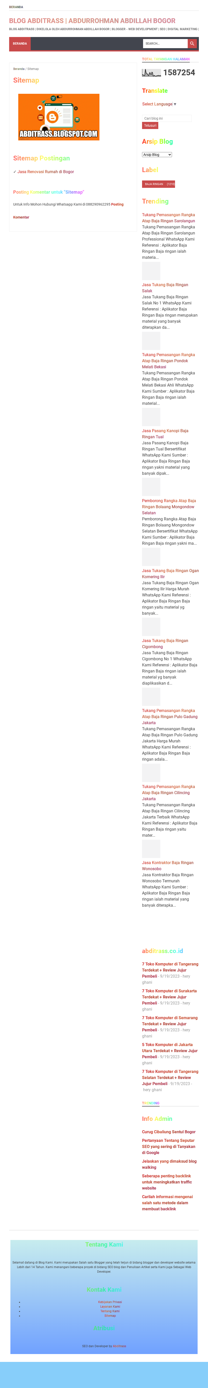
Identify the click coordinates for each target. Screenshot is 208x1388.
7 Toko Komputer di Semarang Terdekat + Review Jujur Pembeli (170, 1023)
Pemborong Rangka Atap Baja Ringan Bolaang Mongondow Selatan (169, 506)
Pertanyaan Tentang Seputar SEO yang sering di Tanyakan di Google (168, 1146)
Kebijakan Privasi (110, 1302)
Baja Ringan (154, 184)
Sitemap (110, 1316)
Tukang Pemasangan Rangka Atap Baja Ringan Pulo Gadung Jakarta (170, 716)
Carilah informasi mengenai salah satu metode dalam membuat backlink (167, 1202)
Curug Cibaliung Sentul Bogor (169, 1131)
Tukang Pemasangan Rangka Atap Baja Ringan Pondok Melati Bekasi (168, 360)
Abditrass (119, 1346)
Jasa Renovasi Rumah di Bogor (46, 171)
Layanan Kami (110, 1306)
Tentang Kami (110, 1311)
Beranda (16, 7)
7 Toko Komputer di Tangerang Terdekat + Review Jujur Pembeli (170, 970)
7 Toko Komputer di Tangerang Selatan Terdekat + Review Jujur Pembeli (170, 1077)
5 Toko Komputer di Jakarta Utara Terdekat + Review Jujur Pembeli (170, 1050)
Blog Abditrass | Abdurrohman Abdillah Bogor (92, 21)
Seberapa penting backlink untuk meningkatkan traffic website (167, 1182)
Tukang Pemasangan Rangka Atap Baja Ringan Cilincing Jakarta (168, 792)
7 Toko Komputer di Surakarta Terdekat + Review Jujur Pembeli (169, 997)
